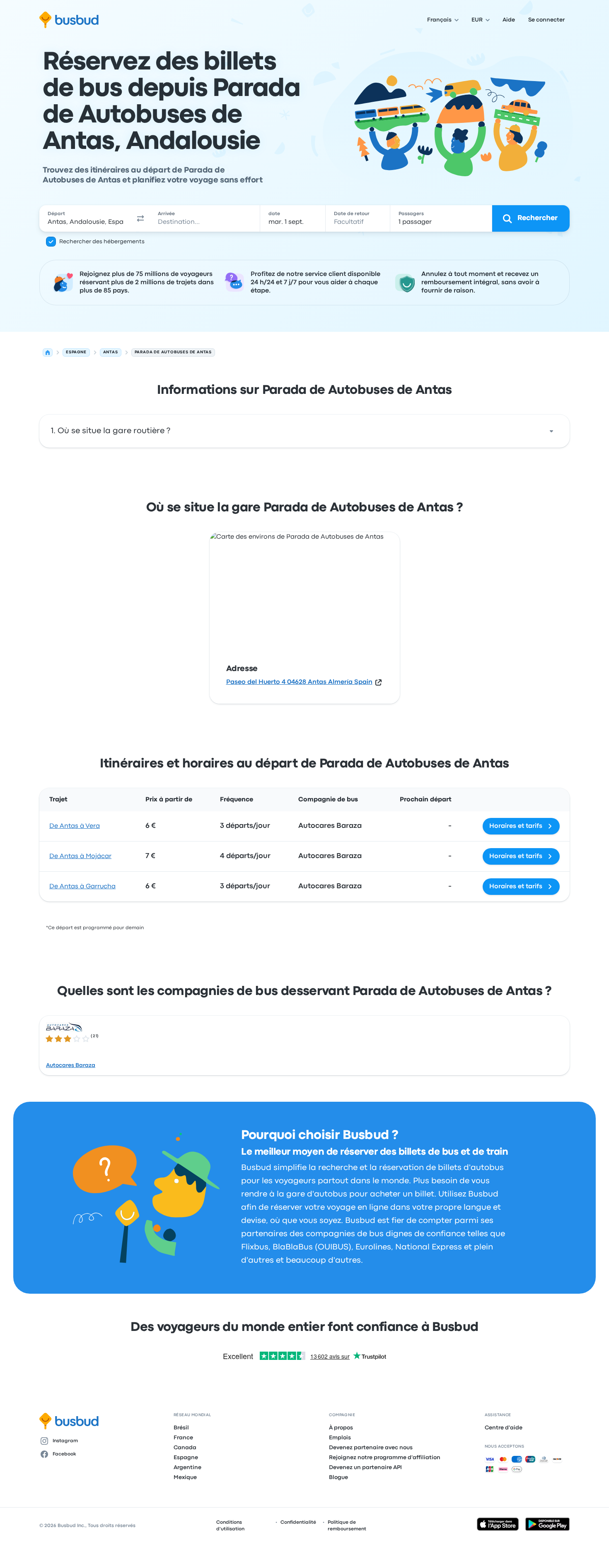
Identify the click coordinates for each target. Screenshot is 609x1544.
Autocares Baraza (70, 1065)
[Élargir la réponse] (551, 431)
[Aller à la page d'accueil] (69, 20)
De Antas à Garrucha (82, 886)
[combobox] (85, 218)
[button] (140, 218)
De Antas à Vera (74, 826)
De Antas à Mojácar (80, 856)
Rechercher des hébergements (102, 241)
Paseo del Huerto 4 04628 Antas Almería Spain (299, 682)
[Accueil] (48, 352)
